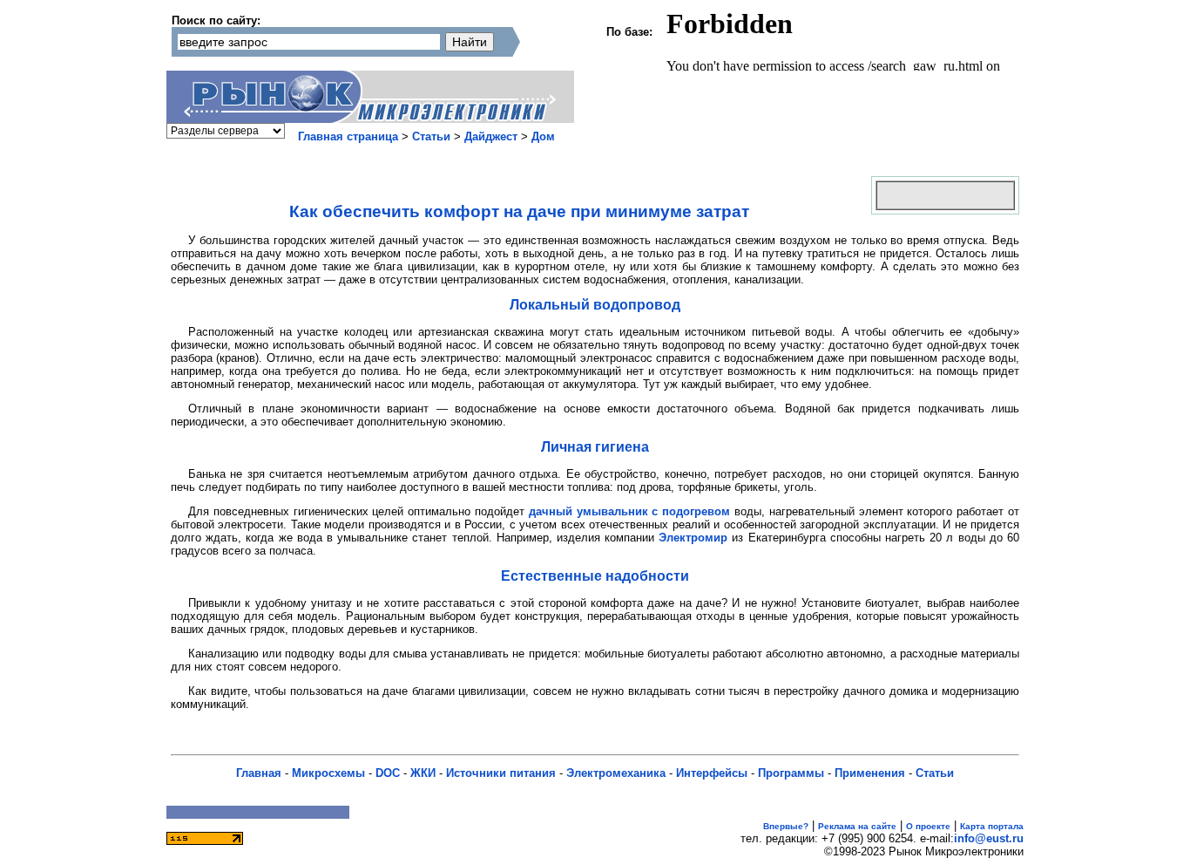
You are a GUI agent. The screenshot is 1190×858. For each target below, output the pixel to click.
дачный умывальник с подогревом (629, 511)
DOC (387, 773)
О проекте (928, 826)
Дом (543, 136)
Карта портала (992, 826)
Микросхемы (328, 773)
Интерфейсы (711, 773)
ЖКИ (423, 773)
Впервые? (785, 826)
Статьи (431, 136)
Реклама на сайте (857, 826)
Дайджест (490, 136)
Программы (791, 773)
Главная (258, 773)
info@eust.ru (989, 838)
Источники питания (501, 773)
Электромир (693, 537)
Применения (870, 773)
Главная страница (348, 136)
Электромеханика (616, 773)
